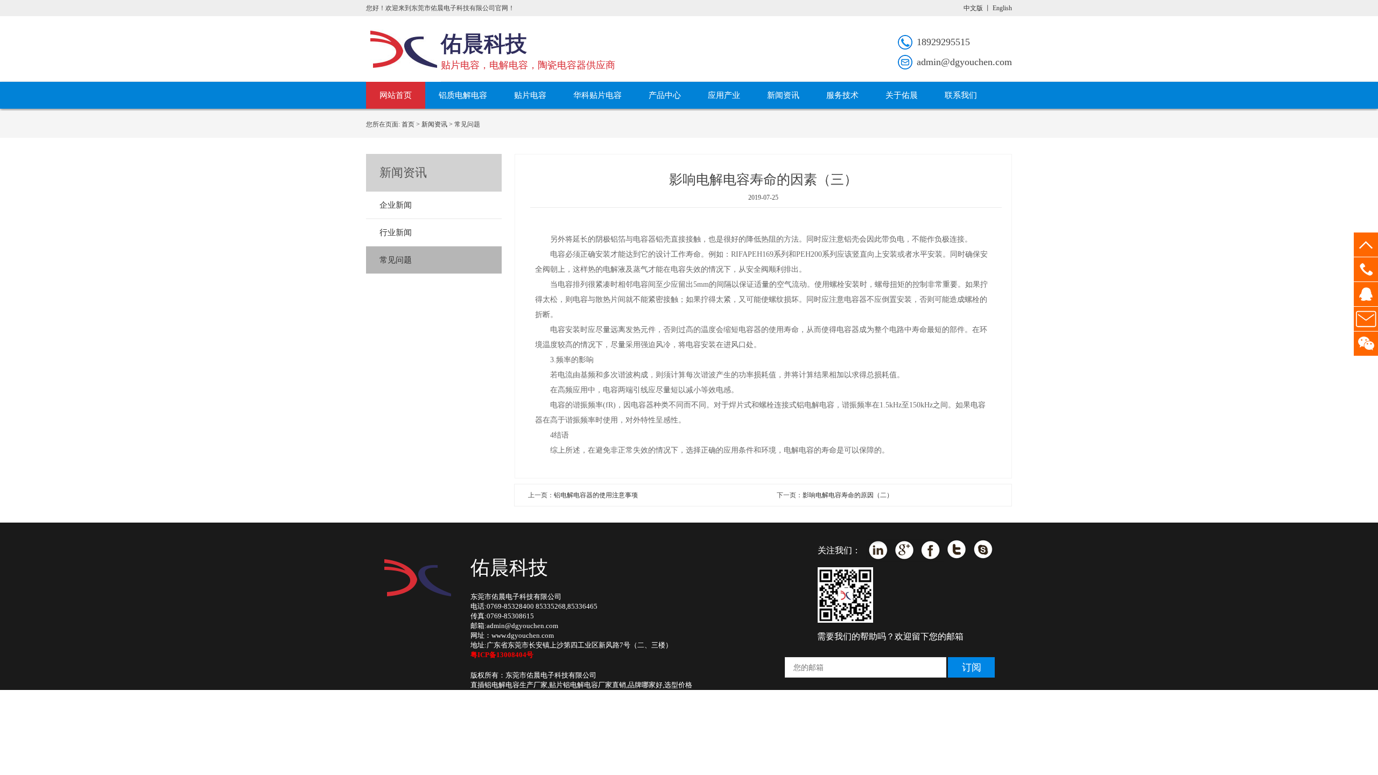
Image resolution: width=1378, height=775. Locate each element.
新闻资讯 (783, 95)
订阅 (971, 667)
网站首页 (395, 95)
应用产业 (724, 95)
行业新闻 (395, 232)
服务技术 (842, 95)
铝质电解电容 (463, 95)
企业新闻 (395, 205)
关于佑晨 (901, 95)
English (1002, 8)
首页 (408, 124)
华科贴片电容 (597, 95)
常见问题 (395, 260)
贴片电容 (530, 95)
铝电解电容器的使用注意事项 (596, 495)
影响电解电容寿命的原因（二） (848, 495)
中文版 (973, 8)
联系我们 (961, 95)
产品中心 (665, 95)
